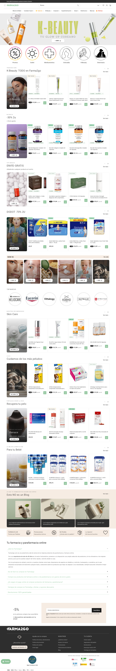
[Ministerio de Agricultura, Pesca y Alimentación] (83, 664)
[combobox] (59, 5)
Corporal (56, 11)
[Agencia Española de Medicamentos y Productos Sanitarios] (75, 659)
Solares (40, 11)
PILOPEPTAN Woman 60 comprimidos (35, 432)
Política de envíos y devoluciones (41, 639)
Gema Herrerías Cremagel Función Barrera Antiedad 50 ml (98, 197)
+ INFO (57, 40)
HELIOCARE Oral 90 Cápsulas (98, 342)
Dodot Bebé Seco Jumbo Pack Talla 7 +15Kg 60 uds (78, 241)
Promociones (61, 645)
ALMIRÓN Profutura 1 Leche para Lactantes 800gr (97, 478)
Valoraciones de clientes (64, 647)
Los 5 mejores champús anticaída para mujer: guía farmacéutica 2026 (90, 523)
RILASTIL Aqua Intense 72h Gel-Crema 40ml (57, 342)
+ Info (12, 280)
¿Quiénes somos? (62, 639)
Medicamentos (49, 62)
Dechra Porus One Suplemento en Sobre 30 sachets (78, 387)
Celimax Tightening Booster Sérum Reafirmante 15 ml (56, 99)
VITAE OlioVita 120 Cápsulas (77, 196)
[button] (110, 5)
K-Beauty (48, 11)
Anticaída (66, 62)
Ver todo (105, 71)
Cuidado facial (28, 11)
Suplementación (66, 11)
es (98, 5)
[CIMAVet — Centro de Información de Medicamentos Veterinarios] (92, 659)
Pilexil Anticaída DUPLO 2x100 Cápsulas (78, 432)
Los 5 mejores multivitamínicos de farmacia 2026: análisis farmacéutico (22, 523)
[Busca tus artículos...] (78, 5)
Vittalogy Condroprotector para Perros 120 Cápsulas (98, 387)
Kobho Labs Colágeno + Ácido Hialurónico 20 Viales (37, 197)
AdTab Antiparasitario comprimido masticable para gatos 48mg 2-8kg (36, 387)
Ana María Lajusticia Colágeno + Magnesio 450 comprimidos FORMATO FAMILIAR (57, 197)
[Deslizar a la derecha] (108, 68)
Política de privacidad (38, 642)
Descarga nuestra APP (90, 647)
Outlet (32, 62)
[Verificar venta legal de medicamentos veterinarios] (75, 664)
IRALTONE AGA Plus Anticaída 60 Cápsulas (99, 432)
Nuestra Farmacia (63, 642)
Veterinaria (83, 11)
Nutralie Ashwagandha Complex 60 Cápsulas (78, 148)
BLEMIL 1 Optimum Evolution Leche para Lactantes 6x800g (36, 478)
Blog (59, 650)
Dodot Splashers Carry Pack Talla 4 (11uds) (99, 241)
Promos (15, 62)
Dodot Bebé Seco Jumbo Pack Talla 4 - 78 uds (57, 241)
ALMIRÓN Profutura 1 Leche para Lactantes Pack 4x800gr (57, 478)
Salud (76, 11)
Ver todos (13, 106)
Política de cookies (37, 645)
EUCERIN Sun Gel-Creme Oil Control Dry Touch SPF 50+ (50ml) (77, 343)
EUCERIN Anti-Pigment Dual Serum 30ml (36, 342)
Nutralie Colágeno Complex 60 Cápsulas (57, 148)
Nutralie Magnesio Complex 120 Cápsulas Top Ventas (37, 148)
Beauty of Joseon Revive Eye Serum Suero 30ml (98, 99)
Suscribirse (96, 610)
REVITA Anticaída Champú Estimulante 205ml (56, 432)
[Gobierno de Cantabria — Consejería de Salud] (92, 664)
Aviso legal (35, 647)
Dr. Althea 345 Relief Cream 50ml (37, 98)
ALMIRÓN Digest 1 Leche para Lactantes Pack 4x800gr (78, 478)
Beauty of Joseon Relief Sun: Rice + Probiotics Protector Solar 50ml (78, 99)
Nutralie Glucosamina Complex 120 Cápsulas (98, 148)
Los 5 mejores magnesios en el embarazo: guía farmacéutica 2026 (55, 523)
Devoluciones (87, 645)
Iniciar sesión (87, 639)
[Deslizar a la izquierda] (105, 68)
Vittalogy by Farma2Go (90, 650)
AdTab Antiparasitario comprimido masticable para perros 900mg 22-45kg (56, 387)
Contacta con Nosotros (18, 647)
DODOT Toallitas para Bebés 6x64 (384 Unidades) (36, 241)
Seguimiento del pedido (90, 642)
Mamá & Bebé (17, 11)
